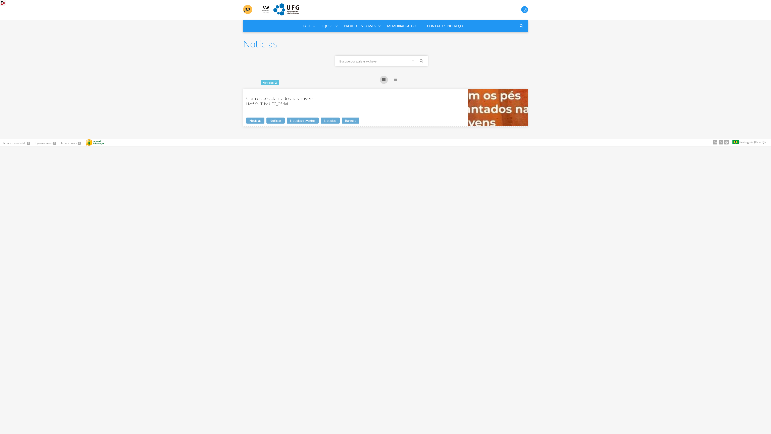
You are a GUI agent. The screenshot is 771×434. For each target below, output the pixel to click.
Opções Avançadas (414, 61)
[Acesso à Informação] (95, 142)
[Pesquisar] (421, 61)
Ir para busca (69, 143)
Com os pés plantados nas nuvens (280, 98)
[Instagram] (524, 9)
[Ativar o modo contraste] (726, 142)
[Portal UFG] (286, 14)
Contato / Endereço (445, 26)
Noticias (275, 120)
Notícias (255, 120)
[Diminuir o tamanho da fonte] (721, 142)
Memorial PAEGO (401, 26)
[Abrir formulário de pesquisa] (521, 26)
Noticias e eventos (302, 120)
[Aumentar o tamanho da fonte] (715, 142)
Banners (350, 120)
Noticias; (330, 120)
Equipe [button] (327, 26)
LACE (307, 26)
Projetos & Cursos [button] (360, 26)
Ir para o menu (44, 143)
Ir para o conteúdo (15, 143)
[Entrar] (3, 3)
